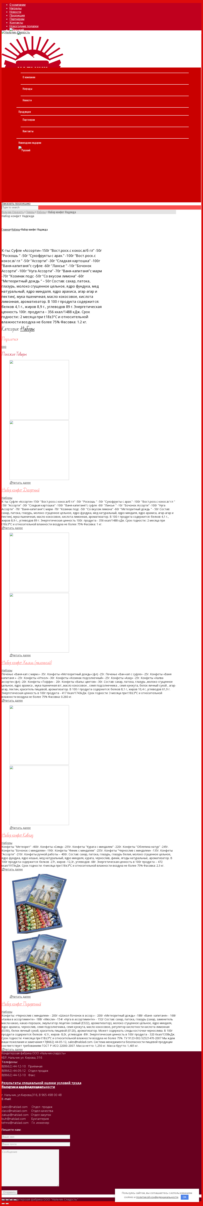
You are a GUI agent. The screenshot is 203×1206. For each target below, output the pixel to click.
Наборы (15, 229)
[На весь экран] (11, 1199)
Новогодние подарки (29, 142)
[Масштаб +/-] (15, 1199)
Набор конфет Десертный (20, 490)
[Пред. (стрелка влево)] (3, 1203)
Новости (27, 100)
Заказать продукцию (16, 203)
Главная (6, 229)
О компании (29, 77)
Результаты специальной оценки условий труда (41, 1083)
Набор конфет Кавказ (17, 835)
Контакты (28, 131)
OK (185, 1197)
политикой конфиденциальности (157, 1197)
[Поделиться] (7, 1199)
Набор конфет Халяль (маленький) (27, 662)
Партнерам (29, 119)
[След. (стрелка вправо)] (7, 1203)
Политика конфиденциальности (28, 1087)
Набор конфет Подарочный (21, 1004)
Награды (27, 88)
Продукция (24, 111)
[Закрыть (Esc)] (3, 1199)
